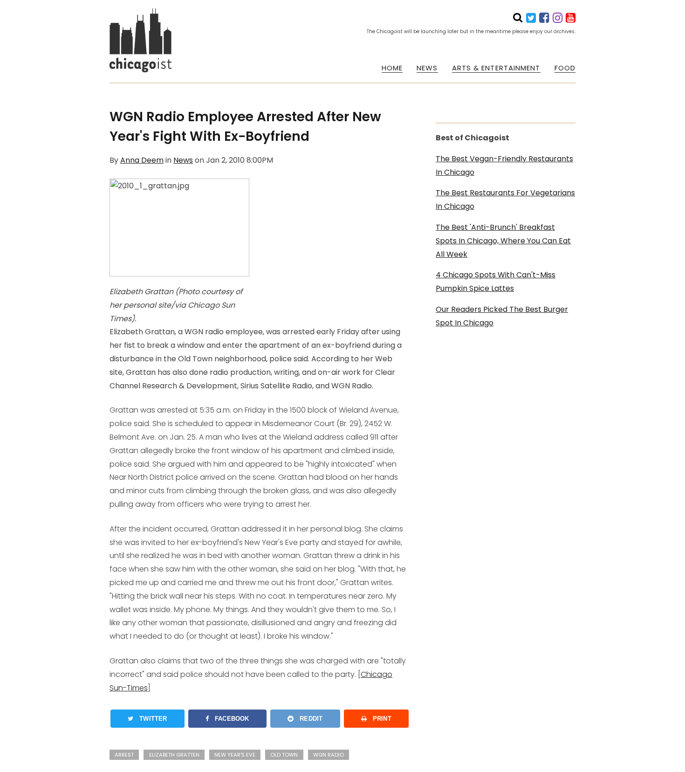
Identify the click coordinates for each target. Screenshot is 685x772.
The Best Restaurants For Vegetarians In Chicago (505, 199)
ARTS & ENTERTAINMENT (496, 68)
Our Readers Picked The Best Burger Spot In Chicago (502, 316)
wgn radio (328, 754)
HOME (392, 68)
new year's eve (234, 754)
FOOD (565, 68)
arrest (124, 754)
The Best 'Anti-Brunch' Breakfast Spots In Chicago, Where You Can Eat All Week (503, 241)
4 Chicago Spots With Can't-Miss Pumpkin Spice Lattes (495, 281)
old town (284, 754)
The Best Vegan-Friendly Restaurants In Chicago (504, 165)
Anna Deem (142, 160)
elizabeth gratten (174, 754)
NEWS (427, 68)
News (183, 160)
